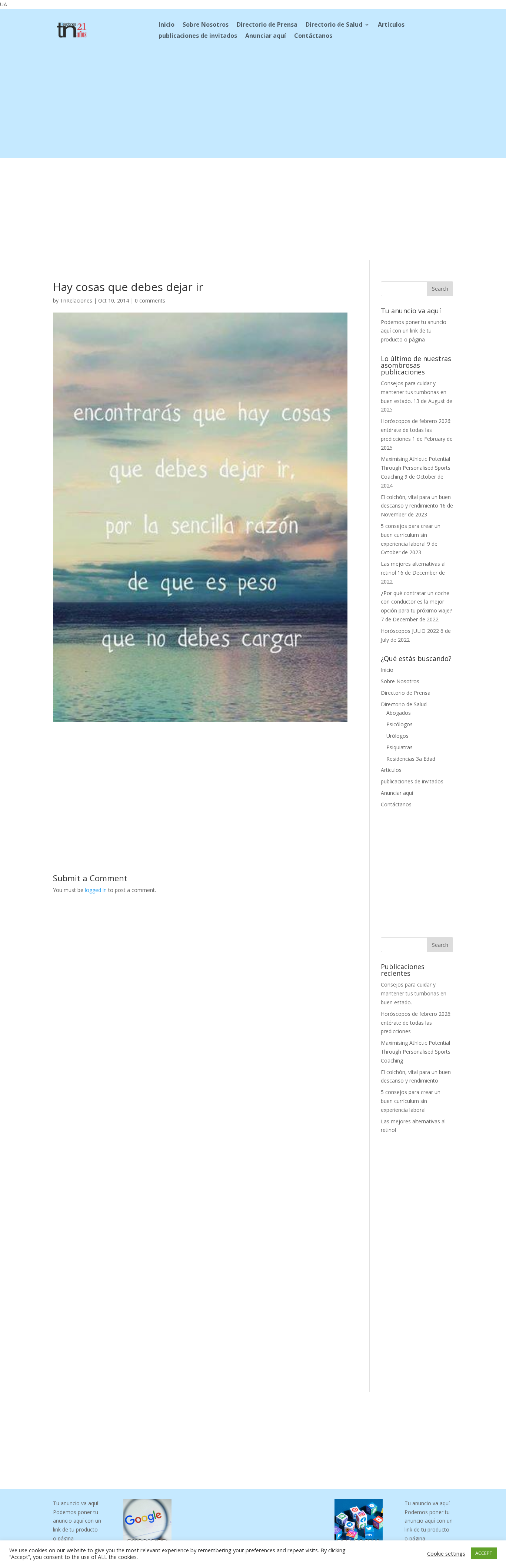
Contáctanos (313, 36)
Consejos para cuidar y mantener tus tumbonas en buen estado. (413, 392)
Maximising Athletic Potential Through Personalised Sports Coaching (415, 467)
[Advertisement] (253, 106)
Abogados (398, 712)
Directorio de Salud (334, 25)
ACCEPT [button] (483, 1553)
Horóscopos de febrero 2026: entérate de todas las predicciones (416, 429)
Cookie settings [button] (446, 1553)
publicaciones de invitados (198, 36)
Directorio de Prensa (267, 25)
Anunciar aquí (265, 36)
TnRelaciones (76, 300)
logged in (96, 889)
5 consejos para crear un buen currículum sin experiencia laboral (410, 534)
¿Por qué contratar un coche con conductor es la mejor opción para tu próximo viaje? (416, 601)
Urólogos (397, 735)
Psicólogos (399, 724)
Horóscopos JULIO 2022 (410, 630)
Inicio (166, 25)
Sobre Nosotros (206, 25)
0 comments (150, 300)
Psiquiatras (399, 747)
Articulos (391, 25)
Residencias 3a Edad (410, 758)
